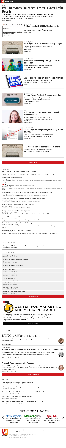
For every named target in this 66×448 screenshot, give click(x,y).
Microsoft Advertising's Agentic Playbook (18, 363)
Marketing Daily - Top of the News (11, 334)
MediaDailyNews (28, 41)
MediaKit (21, 430)
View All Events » (33, 296)
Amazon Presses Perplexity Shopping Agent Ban (42, 95)
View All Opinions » (33, 374)
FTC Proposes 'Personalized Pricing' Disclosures (42, 146)
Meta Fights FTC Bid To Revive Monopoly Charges (43, 43)
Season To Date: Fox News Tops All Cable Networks (44, 77)
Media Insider (6, 347)
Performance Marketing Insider (11, 361)
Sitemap (42, 430)
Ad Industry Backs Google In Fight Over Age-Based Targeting (43, 130)
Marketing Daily (28, 58)
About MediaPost (13, 430)
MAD (3, 5)
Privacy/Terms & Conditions (16, 432)
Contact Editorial (28, 430)
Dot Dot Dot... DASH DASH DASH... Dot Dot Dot (42, 26)
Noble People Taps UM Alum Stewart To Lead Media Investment (41, 113)
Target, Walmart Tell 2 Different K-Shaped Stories (21, 336)
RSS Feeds (36, 430)
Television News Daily (30, 76)
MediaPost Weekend (29, 24)
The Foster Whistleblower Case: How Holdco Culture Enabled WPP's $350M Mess (33, 349)
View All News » (33, 162)
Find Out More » (33, 323)
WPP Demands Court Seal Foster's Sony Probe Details (33, 9)
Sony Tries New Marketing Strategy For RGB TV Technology (42, 61)
